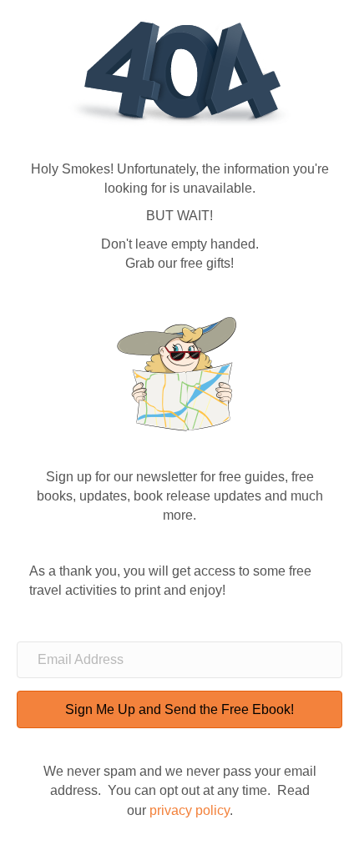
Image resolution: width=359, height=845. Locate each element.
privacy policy (189, 810)
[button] (179, 709)
